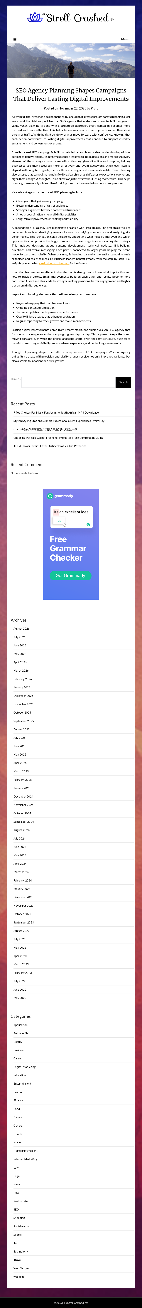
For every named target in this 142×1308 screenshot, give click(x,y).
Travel (17, 1259)
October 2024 (22, 813)
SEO (16, 1209)
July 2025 (19, 737)
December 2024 (23, 796)
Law (15, 1167)
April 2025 (20, 762)
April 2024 (20, 863)
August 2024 (21, 830)
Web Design (21, 1268)
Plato (94, 108)
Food (16, 1108)
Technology (20, 1251)
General (18, 1125)
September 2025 (23, 721)
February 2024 (22, 880)
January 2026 (21, 687)
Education (19, 1075)
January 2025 (21, 788)
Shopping (19, 1217)
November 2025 (23, 704)
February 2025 (22, 779)
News (16, 1184)
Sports (17, 1234)
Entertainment (22, 1083)
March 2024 (21, 872)
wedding (18, 1276)
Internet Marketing (25, 1159)
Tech (16, 1243)
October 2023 (22, 914)
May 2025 (19, 754)
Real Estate (20, 1201)
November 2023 (23, 905)
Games (17, 1117)
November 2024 (23, 804)
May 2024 (19, 855)
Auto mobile (20, 1033)
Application (20, 1024)
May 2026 (19, 653)
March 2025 (21, 771)
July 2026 (19, 637)
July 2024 (19, 838)
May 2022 (19, 997)
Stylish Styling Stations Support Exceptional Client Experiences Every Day (58, 420)
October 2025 (22, 712)
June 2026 (19, 645)
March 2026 (21, 670)
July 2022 (19, 981)
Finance (18, 1100)
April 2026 (20, 662)
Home (17, 1142)
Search (16, 379)
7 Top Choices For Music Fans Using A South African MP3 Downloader (56, 412)
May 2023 (19, 947)
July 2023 (19, 939)
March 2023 (21, 964)
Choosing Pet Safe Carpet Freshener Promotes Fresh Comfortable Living (58, 437)
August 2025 (21, 729)
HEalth (17, 1134)
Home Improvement (25, 1150)
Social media (21, 1226)
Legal (16, 1176)
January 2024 (21, 888)
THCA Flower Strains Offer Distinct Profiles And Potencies (49, 446)
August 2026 (21, 628)
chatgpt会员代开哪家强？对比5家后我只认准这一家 (45, 429)
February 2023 (22, 972)
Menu (125, 39)
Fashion (18, 1092)
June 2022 (19, 989)
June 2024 (19, 846)
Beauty (17, 1041)
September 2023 (23, 922)
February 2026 (22, 679)
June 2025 (19, 746)
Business (18, 1050)
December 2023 (23, 897)
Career (17, 1058)
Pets (16, 1192)
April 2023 (20, 956)
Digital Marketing (24, 1066)
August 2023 (21, 930)
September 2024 (23, 821)
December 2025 (23, 695)
